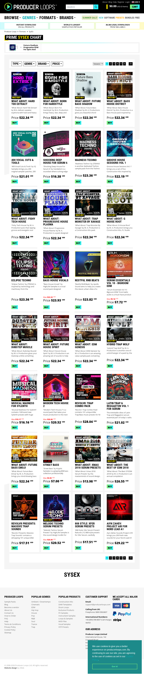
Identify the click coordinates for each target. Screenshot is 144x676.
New (101, 17)
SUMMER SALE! (90, 17)
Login (127, 2)
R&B (33, 618)
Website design (10, 668)
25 (131, 63)
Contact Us (9, 613)
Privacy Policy (10, 627)
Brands (66, 17)
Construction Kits (65, 602)
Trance (34, 624)
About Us (8, 610)
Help (115, 2)
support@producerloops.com (98, 604)
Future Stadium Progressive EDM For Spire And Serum (30, 48)
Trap (33, 627)
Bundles (129, 17)
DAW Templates (65, 604)
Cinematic (35, 604)
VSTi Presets (63, 627)
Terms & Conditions (12, 624)
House (34, 613)
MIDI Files (62, 621)
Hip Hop (34, 610)
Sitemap (7, 632)
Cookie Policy (9, 630)
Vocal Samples (64, 624)
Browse (11, 17)
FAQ (6, 618)
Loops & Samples (65, 618)
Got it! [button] (115, 666)
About (105, 2)
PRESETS (120, 17)
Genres (29, 17)
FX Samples (63, 613)
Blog (110, 2)
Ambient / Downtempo (41, 602)
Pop (33, 616)
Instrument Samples (67, 616)
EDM (33, 607)
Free (137, 17)
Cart (135, 6)
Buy (15, 122)
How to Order (10, 616)
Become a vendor (11, 607)
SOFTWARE (109, 17)
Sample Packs (10, 602)
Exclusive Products (66, 610)
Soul (33, 621)
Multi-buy (16, 97)
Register (121, 2)
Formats (47, 17)
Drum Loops (63, 607)
